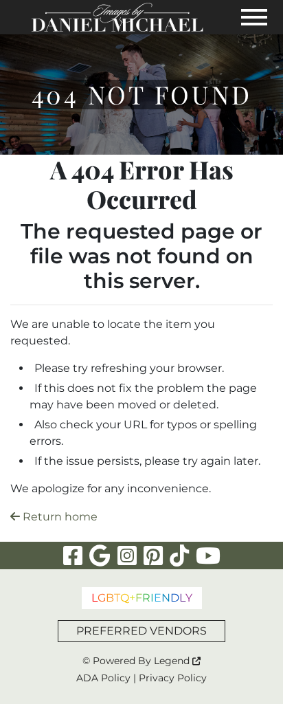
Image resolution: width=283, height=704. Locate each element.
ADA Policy (103, 678)
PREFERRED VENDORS (141, 630)
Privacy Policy (173, 678)
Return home (59, 516)
